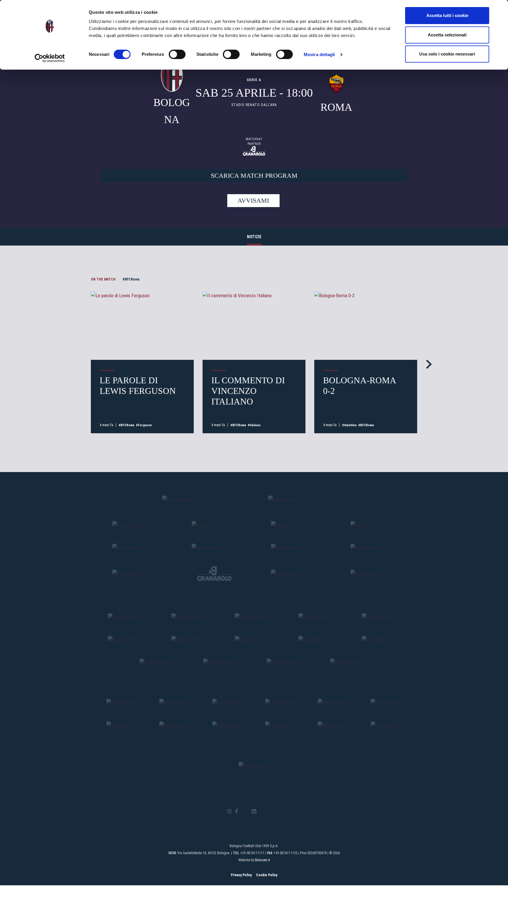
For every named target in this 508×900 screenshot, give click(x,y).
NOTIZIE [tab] (254, 236)
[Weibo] (278, 811)
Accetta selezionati (447, 34)
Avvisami (253, 200)
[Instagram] (229, 811)
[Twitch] (270, 811)
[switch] (177, 54)
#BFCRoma (131, 279)
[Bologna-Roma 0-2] (365, 326)
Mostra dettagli (319, 54)
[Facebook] (236, 811)
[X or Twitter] (244, 811)
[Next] (427, 364)
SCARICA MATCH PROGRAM (254, 175)
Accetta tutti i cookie (447, 15)
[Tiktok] (261, 811)
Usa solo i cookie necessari (447, 53)
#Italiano (254, 425)
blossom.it (262, 860)
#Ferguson (144, 425)
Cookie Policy (266, 875)
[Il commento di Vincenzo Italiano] (254, 326)
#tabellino (349, 425)
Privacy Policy (241, 875)
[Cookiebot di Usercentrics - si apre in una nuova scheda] (50, 58)
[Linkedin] (254, 811)
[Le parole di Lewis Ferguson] (142, 326)
